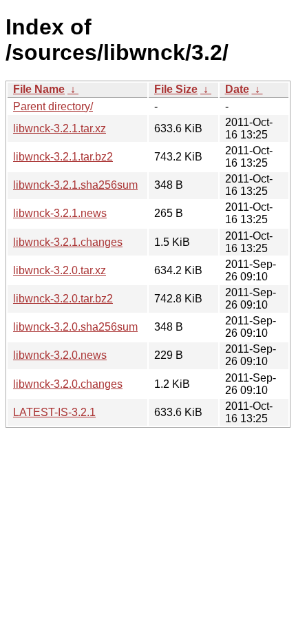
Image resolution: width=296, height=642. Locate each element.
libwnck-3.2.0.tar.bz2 (63, 298)
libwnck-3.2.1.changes (68, 242)
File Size (176, 89)
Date (237, 89)
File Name (39, 89)
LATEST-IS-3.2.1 (54, 412)
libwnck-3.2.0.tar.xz (59, 270)
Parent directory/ (53, 106)
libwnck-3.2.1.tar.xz (59, 128)
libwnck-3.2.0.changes (68, 384)
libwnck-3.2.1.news (60, 213)
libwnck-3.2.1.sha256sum (75, 185)
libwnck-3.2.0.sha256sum (75, 327)
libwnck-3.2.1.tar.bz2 (63, 157)
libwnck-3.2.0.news (60, 355)
